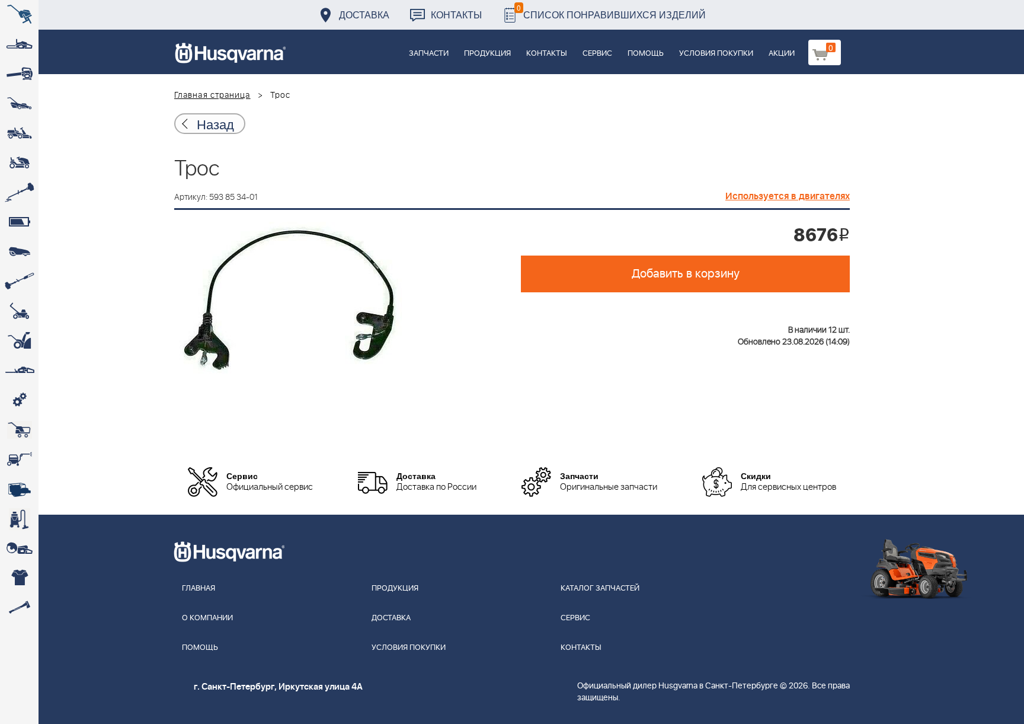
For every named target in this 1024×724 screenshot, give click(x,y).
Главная (198, 588)
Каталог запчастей (600, 588)
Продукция (487, 53)
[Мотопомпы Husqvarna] (19, 489)
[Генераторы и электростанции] (19, 430)
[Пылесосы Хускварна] (19, 519)
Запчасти (429, 53)
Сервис (597, 53)
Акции (782, 53)
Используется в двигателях (787, 196)
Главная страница (212, 95)
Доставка (364, 14)
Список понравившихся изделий (611, 11)
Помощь (646, 53)
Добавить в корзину (686, 274)
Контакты (456, 14)
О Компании (207, 618)
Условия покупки (716, 53)
